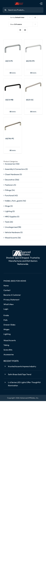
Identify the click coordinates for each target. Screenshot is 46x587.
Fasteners (9, 185)
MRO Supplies (11, 216)
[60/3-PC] (13, 49)
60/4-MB (9, 100)
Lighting (8, 211)
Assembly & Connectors (15, 169)
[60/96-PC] (13, 126)
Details (13, 73)
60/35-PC (30, 61)
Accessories (10, 164)
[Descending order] (35, 17)
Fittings (8, 190)
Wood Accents (11, 237)
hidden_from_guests (13, 201)
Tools (7, 222)
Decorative (9, 179)
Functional (9, 195)
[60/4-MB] (13, 87)
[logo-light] (21, 251)
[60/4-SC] (33, 87)
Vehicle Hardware (12, 232)
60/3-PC (9, 61)
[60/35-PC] (33, 49)
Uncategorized (11, 227)
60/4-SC (29, 100)
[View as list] (25, 30)
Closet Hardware (12, 174)
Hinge (7, 206)
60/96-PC (9, 138)
